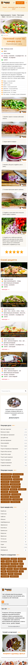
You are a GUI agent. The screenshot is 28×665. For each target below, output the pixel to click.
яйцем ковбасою (6, 486)
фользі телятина (13, 491)
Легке (21, 563)
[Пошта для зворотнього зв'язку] (3, 602)
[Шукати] (25, 391)
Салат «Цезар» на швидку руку (14, 334)
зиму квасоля (5, 484)
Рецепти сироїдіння (6, 460)
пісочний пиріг (5, 481)
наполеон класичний (6, 479)
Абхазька (3, 519)
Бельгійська (4, 528)
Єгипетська (3, 514)
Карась (20, 561)
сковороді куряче (15, 501)
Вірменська (3, 536)
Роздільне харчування (6, 462)
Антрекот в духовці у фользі (14, 653)
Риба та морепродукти (10, 281)
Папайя (16, 568)
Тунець (19, 281)
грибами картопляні (15, 484)
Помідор (3, 571)
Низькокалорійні (5, 443)
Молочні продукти (13, 340)
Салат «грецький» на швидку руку (14, 364)
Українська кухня (8, 48)
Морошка (4, 566)
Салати (5, 59)
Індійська (3, 516)
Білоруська (3, 533)
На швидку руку (19, 55)
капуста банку (5, 489)
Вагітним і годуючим (6, 429)
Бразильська (4, 530)
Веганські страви (5, 432)
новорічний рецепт (6, 476)
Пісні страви (7, 53)
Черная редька (5, 576)
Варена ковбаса (5, 558)
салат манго (4, 491)
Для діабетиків (4, 437)
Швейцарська (4, 550)
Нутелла (20, 566)
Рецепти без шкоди (6, 454)
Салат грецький (13, 376)
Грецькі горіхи (22, 558)
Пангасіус (9, 568)
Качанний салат (5, 563)
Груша (22, 311)
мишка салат (14, 489)
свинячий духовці (14, 496)
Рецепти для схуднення (7, 457)
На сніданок (12, 57)
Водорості (13, 558)
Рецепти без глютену (6, 451)
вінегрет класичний (17, 474)
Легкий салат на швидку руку (14, 276)
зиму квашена (22, 489)
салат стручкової (16, 494)
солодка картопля (17, 499)
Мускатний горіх (12, 566)
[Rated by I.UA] (5, 604)
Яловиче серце (14, 576)
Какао (14, 561)
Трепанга (10, 573)
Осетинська (4, 541)
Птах (9, 311)
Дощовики (8, 561)
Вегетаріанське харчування (11, 283)
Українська (3, 547)
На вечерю (11, 55)
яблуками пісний (15, 481)
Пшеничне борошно (12, 571)
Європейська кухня (9, 309)
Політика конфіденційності (14, 626)
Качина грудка (14, 563)
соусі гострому (5, 501)
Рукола (21, 571)
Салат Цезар (12, 346)
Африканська (4, 525)
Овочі (5, 51)
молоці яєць (16, 476)
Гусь (3, 561)
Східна (2, 544)
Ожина (3, 568)
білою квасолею (15, 486)
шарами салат (5, 496)
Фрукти (13, 311)
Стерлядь (4, 573)
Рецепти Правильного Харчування (9, 449)
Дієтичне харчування (9, 342)
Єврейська (3, 511)
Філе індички (18, 573)
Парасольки (23, 568)
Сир (23, 340)
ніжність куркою (17, 479)
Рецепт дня (20, 2)
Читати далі (4, 289)
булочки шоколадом (6, 474)
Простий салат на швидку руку (14, 305)
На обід (6, 55)
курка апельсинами (6, 499)
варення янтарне (6, 494)
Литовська (3, 539)
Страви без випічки (5, 465)
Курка (18, 311)
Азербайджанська (5, 522)
